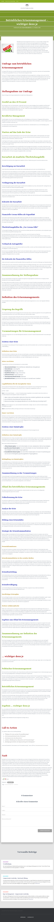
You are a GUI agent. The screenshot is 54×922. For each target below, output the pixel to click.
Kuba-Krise (28, 312)
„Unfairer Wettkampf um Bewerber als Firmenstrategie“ (19, 740)
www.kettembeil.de (40, 745)
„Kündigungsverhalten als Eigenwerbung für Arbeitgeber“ (20, 742)
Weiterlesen (37, 883)
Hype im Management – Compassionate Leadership (16, 894)
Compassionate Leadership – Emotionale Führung (15, 878)
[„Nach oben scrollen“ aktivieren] (51, 919)
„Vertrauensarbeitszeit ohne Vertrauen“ (15, 736)
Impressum (22, 917)
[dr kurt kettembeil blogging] (27, 5)
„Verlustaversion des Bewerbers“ (13, 738)
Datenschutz (31, 917)
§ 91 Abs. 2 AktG (24, 108)
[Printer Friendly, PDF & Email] (5, 779)
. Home (17, 1)
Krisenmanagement (9, 784)
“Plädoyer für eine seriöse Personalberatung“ (17, 734)
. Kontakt (2, 1)
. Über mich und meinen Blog (10, 1)
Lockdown (16, 784)
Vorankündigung (7, 864)
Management (10, 782)
